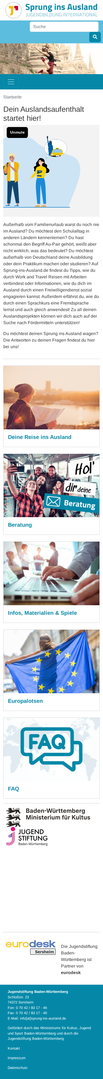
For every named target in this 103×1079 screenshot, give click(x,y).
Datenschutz (18, 1068)
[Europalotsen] (51, 661)
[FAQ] (51, 749)
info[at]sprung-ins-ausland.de (43, 1018)
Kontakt (14, 1048)
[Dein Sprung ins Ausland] (51, 10)
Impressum (17, 1058)
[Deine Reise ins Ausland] (51, 397)
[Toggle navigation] (11, 81)
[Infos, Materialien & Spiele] (51, 573)
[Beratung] (51, 485)
